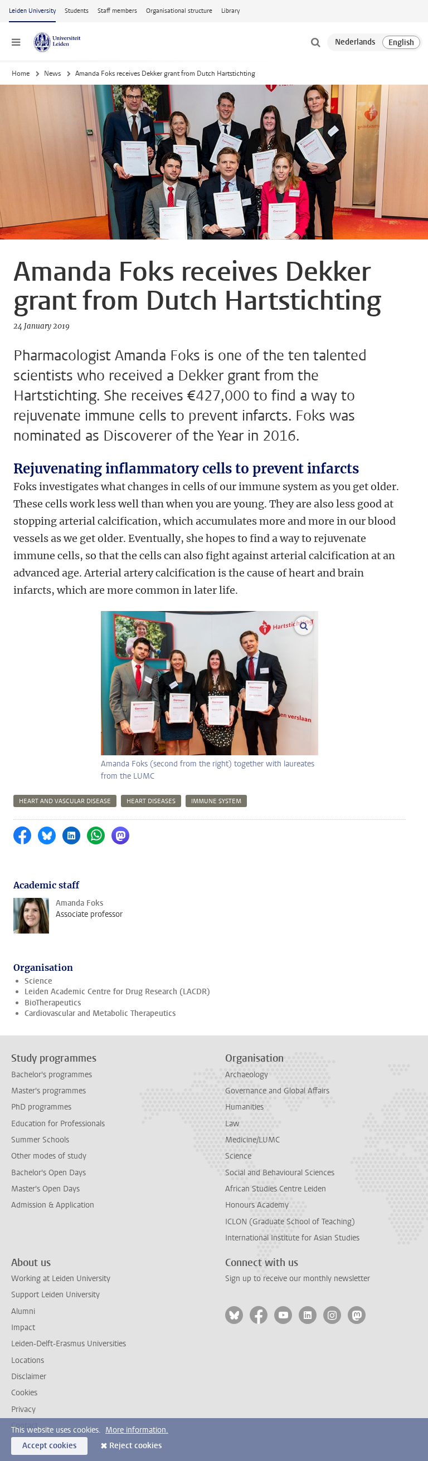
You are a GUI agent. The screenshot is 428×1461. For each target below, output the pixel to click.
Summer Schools (40, 1140)
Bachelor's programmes (51, 1074)
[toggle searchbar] (315, 42)
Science (38, 981)
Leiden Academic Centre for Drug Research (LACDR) (117, 991)
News (52, 73)
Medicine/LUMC (252, 1140)
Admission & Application (52, 1205)
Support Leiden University (55, 1294)
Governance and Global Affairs (277, 1091)
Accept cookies (49, 1445)
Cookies (24, 1392)
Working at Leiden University (60, 1278)
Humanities (244, 1107)
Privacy (23, 1409)
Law (232, 1123)
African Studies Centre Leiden (275, 1189)
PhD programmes (41, 1107)
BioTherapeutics (53, 1003)
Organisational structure (179, 11)
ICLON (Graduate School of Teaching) (290, 1221)
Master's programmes (48, 1091)
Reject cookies (135, 1445)
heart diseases (151, 801)
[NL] (355, 42)
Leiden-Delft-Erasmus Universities (68, 1343)
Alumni (23, 1311)
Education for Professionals (58, 1123)
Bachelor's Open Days (48, 1172)
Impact (23, 1327)
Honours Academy (257, 1205)
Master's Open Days (45, 1189)
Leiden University (32, 11)
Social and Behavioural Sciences (279, 1172)
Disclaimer (28, 1376)
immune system (216, 801)
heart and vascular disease (65, 801)
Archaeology (246, 1074)
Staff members (117, 11)
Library (230, 11)
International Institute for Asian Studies (292, 1238)
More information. (136, 1430)
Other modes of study (48, 1156)
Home (21, 73)
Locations (27, 1360)
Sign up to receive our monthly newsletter (297, 1278)
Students (77, 11)
